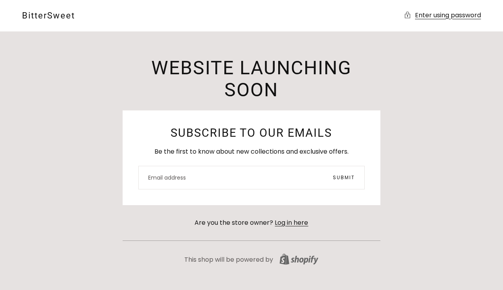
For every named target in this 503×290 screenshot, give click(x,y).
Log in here (291, 222)
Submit (344, 177)
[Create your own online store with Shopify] (298, 259)
